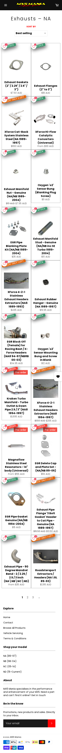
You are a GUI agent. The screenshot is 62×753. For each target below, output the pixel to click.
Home (6, 617)
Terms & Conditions (14, 638)
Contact (8, 622)
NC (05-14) (9, 666)
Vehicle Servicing (13, 633)
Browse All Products (14, 628)
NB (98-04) (10, 661)
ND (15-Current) (12, 671)
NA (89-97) (10, 656)
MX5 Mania (15, 737)
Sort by (31, 26)
